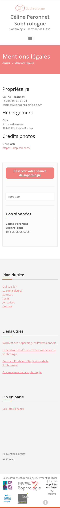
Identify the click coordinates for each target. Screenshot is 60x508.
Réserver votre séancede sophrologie (30, 173)
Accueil (6, 62)
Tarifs (5, 298)
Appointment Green (51, 486)
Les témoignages (13, 409)
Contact (7, 306)
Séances (7, 294)
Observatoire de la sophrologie (22, 372)
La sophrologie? (12, 290)
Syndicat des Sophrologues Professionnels (29, 343)
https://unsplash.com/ (16, 148)
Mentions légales (15, 453)
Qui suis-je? (9, 286)
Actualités (8, 302)
